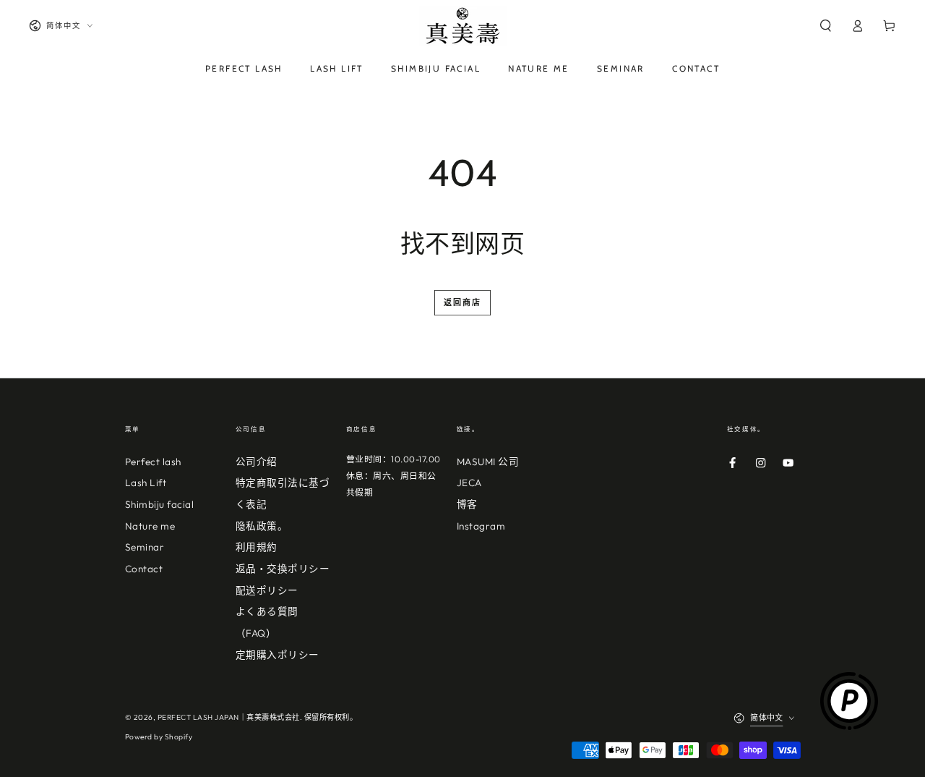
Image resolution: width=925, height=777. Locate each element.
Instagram (481, 525)
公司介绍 (257, 461)
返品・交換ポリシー (283, 568)
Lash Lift (146, 482)
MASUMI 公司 (488, 461)
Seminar (145, 546)
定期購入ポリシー (277, 654)
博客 (467, 504)
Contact (144, 568)
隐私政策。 (262, 525)
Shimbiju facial (159, 504)
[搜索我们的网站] (825, 25)
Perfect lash (153, 461)
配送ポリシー (267, 590)
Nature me (150, 525)
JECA (469, 482)
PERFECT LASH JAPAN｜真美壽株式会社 (229, 717)
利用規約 (257, 546)
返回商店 (463, 302)
